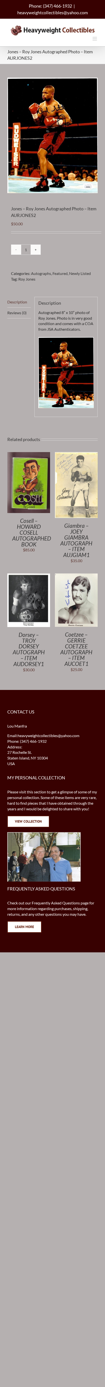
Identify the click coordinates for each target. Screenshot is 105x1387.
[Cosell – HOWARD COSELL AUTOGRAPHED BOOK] (28, 454)
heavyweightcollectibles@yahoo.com (52, 12)
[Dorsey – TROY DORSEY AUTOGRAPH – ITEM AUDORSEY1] (28, 576)
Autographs (41, 273)
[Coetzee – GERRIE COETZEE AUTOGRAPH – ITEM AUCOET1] (76, 576)
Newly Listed (80, 273)
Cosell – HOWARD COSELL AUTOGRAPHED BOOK (31, 532)
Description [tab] (17, 302)
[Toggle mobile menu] (95, 38)
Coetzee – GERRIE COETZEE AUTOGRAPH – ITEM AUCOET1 (76, 649)
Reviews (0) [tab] (17, 312)
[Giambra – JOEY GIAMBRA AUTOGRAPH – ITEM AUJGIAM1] (76, 454)
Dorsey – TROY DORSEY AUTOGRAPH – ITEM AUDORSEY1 (29, 649)
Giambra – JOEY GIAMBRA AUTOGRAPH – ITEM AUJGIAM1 (76, 540)
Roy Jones (26, 279)
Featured (60, 273)
